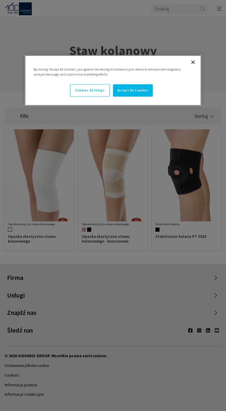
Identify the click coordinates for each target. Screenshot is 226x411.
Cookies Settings (89, 90)
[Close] (193, 62)
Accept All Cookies (132, 90)
